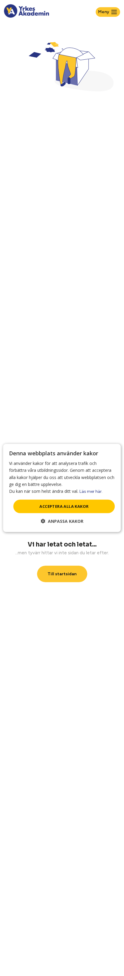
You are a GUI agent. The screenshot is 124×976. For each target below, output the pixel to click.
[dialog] (62, 488)
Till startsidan (62, 573)
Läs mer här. (91, 491)
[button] (62, 521)
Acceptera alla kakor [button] (63, 506)
